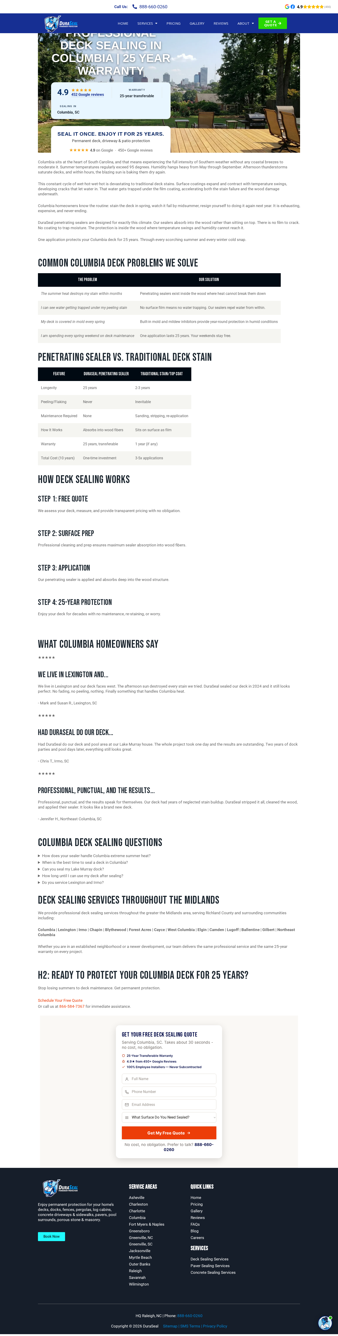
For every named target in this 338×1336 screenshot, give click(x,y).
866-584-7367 (72, 1006)
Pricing (173, 23)
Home (123, 23)
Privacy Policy (215, 1326)
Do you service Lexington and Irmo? (73, 882)
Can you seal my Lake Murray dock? (73, 869)
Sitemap (170, 1326)
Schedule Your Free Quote (60, 1000)
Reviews (221, 23)
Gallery (197, 23)
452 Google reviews (87, 94)
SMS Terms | (191, 1326)
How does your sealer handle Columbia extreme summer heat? (96, 855)
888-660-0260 (190, 1315)
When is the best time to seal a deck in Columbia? (85, 862)
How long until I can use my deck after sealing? (82, 875)
